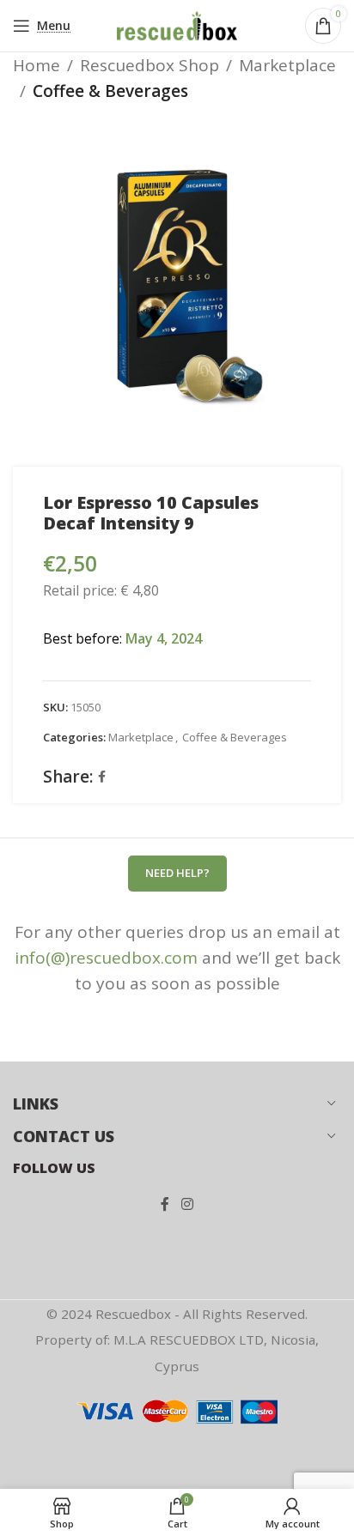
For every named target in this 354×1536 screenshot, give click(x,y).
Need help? (177, 872)
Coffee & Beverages (110, 91)
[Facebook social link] (102, 777)
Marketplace (287, 65)
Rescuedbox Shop (149, 65)
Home (36, 65)
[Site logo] (177, 24)
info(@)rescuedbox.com (106, 957)
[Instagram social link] (186, 1205)
